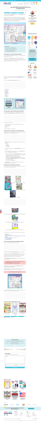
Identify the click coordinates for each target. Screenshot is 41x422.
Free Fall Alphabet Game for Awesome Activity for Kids (7, 388)
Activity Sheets (7, 317)
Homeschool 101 (16, 412)
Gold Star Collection (26, 2)
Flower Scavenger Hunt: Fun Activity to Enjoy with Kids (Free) (8, 349)
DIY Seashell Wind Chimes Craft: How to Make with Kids (35, 77)
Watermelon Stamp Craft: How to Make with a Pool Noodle (30, 77)
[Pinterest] (36, 2)
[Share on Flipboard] (0, 212)
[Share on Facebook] (0, 210)
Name (6, 365)
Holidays (28, 414)
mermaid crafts (13, 160)
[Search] (36, 47)
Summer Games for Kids (22, 313)
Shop (29, 2)
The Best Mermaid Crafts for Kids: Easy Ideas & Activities (23, 388)
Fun (9, 317)
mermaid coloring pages (9, 238)
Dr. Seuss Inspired (28, 415)
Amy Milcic (16, 339)
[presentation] (7, 384)
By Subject (33, 412)
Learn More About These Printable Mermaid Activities (11, 48)
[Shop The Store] (35, 43)
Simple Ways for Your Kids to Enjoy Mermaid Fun (10, 47)
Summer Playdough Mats (7, 313)
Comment (6, 356)
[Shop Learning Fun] (35, 38)
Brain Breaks (21, 413)
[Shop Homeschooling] (29, 38)
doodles (24, 158)
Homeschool (21, 412)
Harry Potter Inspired (34, 415)
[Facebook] (33, 2)
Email (16, 365)
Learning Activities (16, 414)
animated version (12, 58)
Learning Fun (11, 317)
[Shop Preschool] (32, 43)
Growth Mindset (16, 413)
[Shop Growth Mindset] (29, 43)
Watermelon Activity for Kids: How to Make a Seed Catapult (30, 70)
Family (20, 415)
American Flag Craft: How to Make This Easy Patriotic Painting (23, 399)
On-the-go (6, 95)
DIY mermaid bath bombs (8, 237)
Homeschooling (28, 412)
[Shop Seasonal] (32, 38)
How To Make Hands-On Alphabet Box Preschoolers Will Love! (15, 399)
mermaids (21, 18)
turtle (17, 124)
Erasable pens (7, 145)
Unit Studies (33, 413)
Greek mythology (19, 76)
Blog (23, 2)
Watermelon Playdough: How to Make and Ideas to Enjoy (35, 70)
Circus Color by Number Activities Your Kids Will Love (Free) (7, 399)
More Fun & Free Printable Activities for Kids (10, 51)
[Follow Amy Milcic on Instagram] (14, 345)
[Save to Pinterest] (0, 211)
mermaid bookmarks (8, 239)
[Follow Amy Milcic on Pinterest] (16, 345)
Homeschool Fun (21, 414)
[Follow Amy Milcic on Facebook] (13, 345)
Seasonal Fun (15, 415)
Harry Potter (20, 77)
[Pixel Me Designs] (36, 418)
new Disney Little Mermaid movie (10, 55)
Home (13, 6)
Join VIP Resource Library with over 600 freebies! (20, 0)
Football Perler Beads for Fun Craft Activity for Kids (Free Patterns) (21, 349)
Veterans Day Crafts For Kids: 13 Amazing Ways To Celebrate (15, 388)
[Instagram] (35, 2)
